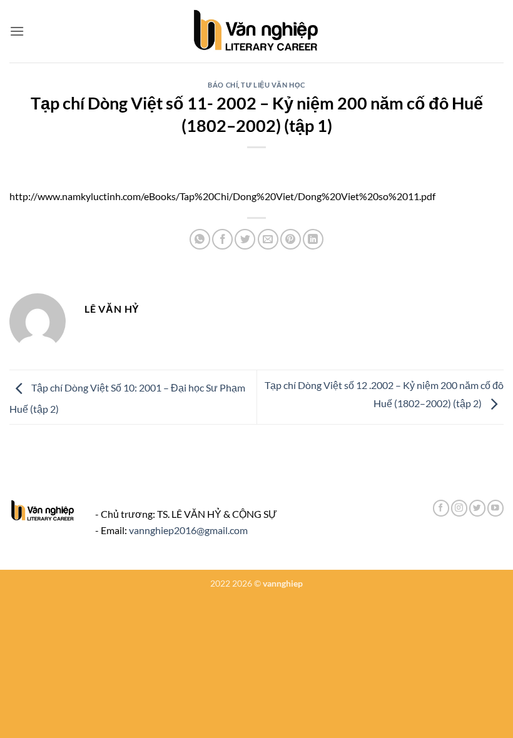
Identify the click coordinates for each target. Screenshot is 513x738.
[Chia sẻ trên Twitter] (245, 239)
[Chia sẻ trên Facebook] (222, 239)
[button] (16, 31)
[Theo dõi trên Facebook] (441, 508)
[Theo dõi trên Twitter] (477, 508)
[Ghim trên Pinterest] (290, 239)
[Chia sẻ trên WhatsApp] (200, 239)
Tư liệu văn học (273, 85)
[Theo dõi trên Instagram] (459, 508)
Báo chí (223, 85)
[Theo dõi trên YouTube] (495, 508)
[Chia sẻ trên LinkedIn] (313, 239)
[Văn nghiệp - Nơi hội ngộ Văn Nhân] (256, 31)
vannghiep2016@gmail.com (188, 530)
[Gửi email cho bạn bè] (268, 239)
